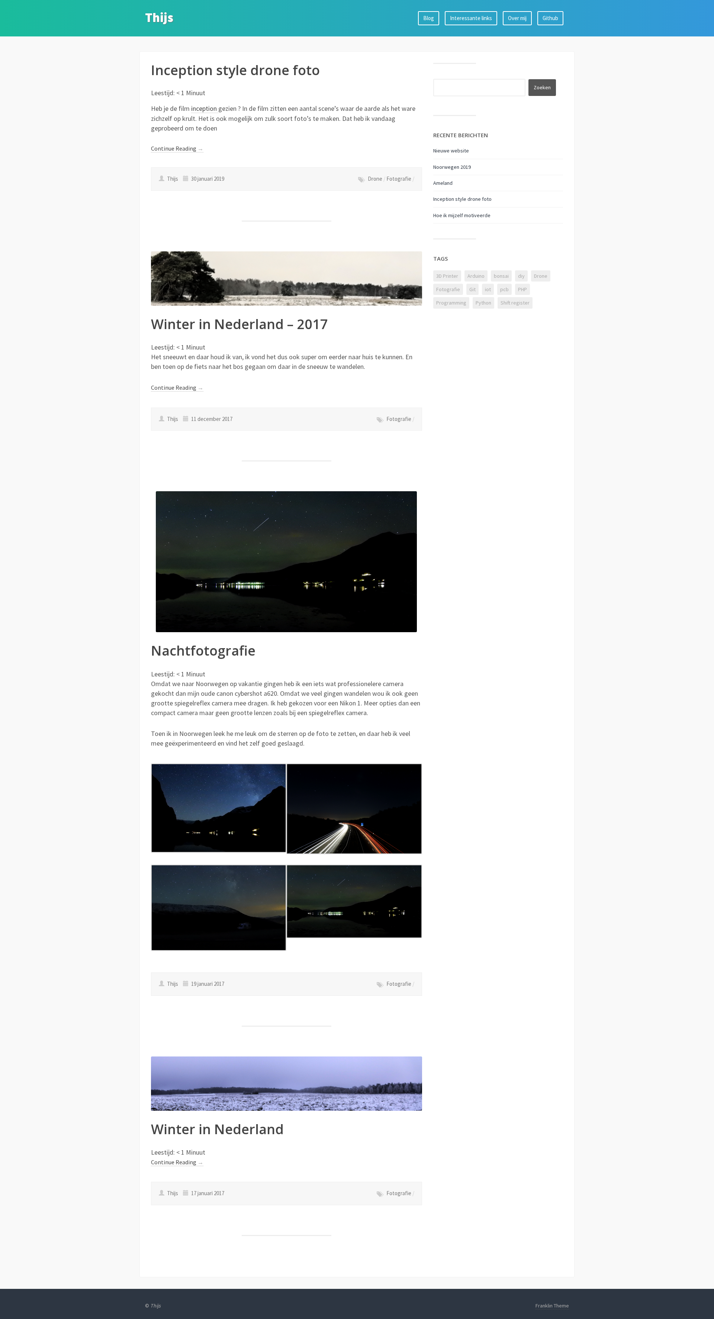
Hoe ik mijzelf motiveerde (462, 215)
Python (483, 302)
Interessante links (471, 18)
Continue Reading (177, 148)
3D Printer (447, 276)
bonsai (501, 276)
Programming (451, 302)
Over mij (517, 18)
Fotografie (398, 178)
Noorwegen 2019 (452, 167)
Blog (428, 18)
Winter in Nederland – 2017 (239, 324)
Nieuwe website (451, 150)
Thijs (159, 17)
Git (472, 289)
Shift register (515, 302)
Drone (375, 178)
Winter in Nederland (217, 1129)
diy (521, 276)
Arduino (476, 276)
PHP (522, 289)
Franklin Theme (552, 1305)
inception (204, 108)
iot (488, 289)
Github (550, 18)
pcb (504, 289)
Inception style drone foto (235, 70)
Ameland (443, 183)
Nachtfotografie (203, 650)
